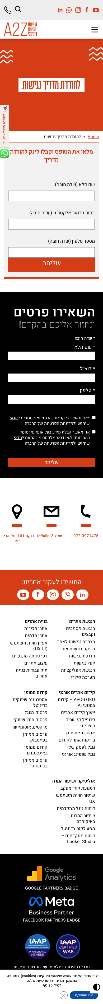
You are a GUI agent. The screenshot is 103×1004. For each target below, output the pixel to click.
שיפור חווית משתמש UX (75, 798)
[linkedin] (60, 10)
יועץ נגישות (84, 663)
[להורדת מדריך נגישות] (5, 127)
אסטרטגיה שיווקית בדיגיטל (30, 702)
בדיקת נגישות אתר (77, 649)
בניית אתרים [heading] (36, 621)
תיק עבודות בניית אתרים (32, 673)
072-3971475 (86, 536)
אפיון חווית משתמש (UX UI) (29, 646)
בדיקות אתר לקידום (77, 740)
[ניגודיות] (96, 987)
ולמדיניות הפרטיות (60, 423)
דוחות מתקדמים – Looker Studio (78, 838)
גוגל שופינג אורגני (78, 754)
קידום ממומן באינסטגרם (36, 750)
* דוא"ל (87, 369)
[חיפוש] (18, 9)
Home (93, 136)
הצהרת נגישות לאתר (76, 641)
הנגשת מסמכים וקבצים (80, 631)
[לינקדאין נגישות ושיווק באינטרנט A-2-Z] (82, 594)
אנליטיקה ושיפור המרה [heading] (73, 781)
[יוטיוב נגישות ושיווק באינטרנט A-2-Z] (23, 594)
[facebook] (85, 10)
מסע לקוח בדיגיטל (78, 828)
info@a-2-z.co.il (51, 536)
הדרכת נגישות (82, 656)
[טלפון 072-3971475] (9, 10)
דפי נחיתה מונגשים (30, 656)
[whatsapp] (67, 10)
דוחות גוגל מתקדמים (76, 808)
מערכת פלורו (83, 677)
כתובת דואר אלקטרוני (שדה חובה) (62, 213)
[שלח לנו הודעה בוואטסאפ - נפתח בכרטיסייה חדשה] (5, 156)
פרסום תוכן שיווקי (30, 719)
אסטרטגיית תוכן (80, 733)
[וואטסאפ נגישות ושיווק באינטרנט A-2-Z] (68, 594)
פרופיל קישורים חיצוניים (80, 722)
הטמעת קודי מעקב (77, 788)
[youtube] (94, 10)
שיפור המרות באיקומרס (83, 818)
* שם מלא (84, 347)
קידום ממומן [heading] (36, 692)
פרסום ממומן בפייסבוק (35, 737)
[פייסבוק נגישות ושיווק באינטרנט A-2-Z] (38, 594)
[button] (94, 30)
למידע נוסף (52, 985)
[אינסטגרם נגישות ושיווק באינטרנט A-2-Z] (53, 594)
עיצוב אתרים (36, 663)
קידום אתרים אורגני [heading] (77, 692)
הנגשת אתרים (82, 621)
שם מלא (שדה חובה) (75, 185)
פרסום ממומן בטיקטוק (35, 763)
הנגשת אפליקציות (78, 670)
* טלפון (87, 390)
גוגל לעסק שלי (81, 747)
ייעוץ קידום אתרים (78, 712)
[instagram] (76, 10)
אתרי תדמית (36, 635)
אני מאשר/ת (84, 995)
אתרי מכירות (36, 628)
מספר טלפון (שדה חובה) (71, 241)
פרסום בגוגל (36, 712)
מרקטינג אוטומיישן (30, 727)
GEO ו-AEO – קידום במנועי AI (76, 702)
